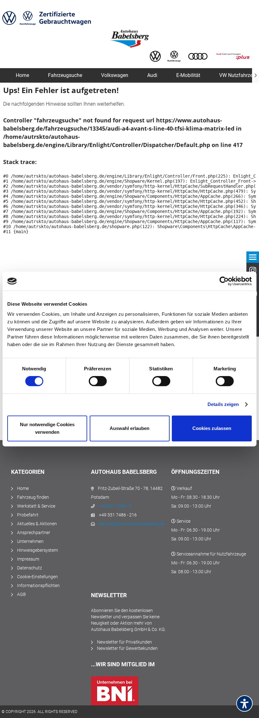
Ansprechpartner (33, 532)
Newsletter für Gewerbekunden (127, 648)
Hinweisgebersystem (37, 550)
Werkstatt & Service (36, 506)
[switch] (98, 381)
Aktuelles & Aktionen (37, 523)
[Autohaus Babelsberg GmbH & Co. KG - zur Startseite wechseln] (129, 39)
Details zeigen (223, 404)
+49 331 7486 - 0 (115, 506)
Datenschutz (29, 567)
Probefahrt (28, 514)
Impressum (28, 559)
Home (23, 488)
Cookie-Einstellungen (37, 576)
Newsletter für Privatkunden (124, 641)
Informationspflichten (38, 585)
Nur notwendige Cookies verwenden (47, 428)
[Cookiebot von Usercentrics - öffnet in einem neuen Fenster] (224, 281)
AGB (21, 594)
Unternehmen (30, 541)
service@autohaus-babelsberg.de (131, 523)
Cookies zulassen (211, 428)
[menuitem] (22, 75)
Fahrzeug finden (33, 497)
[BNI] (129, 690)
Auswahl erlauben (129, 428)
